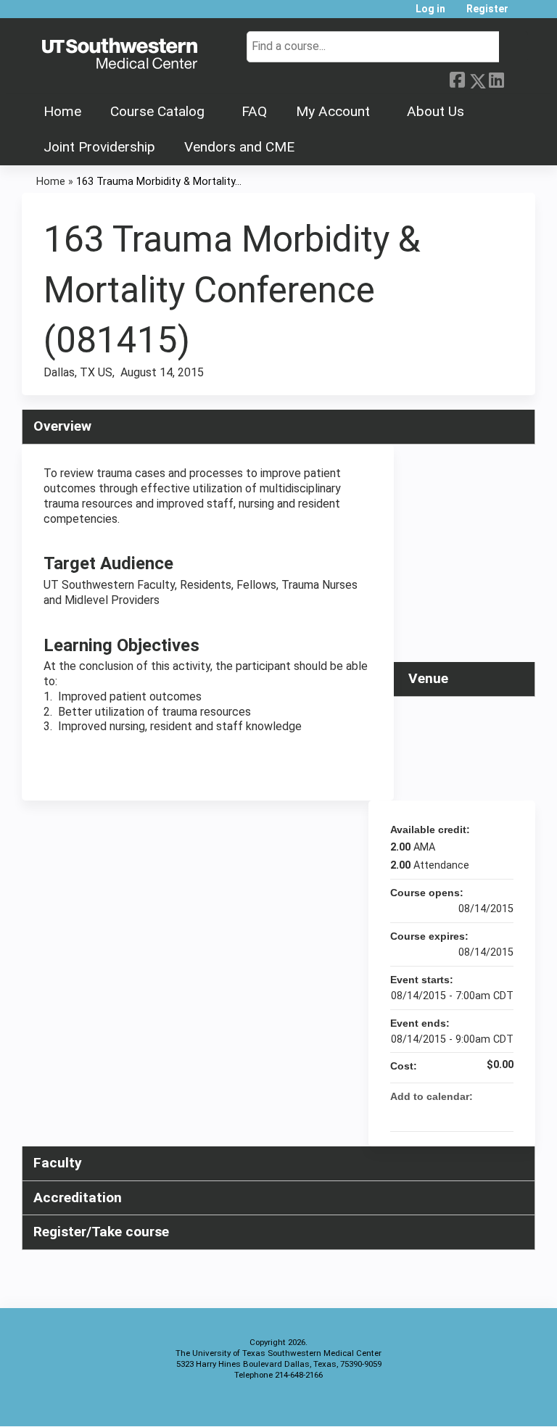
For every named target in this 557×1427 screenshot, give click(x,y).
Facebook (457, 78)
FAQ (254, 111)
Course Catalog (157, 111)
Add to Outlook (502, 1114)
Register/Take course (101, 1231)
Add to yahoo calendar (464, 1114)
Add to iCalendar (483, 1113)
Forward (515, 77)
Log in (430, 9)
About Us (435, 111)
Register (487, 9)
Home (62, 111)
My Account (333, 111)
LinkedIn (496, 77)
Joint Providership (99, 146)
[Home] (119, 54)
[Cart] (523, 14)
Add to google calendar (445, 1114)
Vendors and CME (239, 146)
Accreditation (77, 1197)
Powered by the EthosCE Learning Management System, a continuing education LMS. (483, 1402)
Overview (62, 426)
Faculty (57, 1162)
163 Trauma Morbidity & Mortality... (159, 181)
